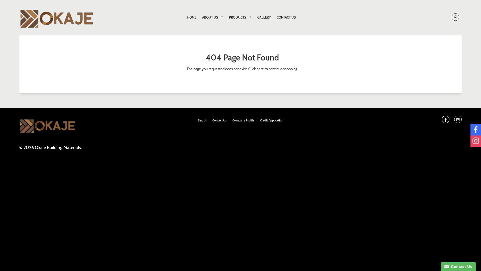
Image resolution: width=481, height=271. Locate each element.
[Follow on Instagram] (475, 141)
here (260, 69)
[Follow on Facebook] (475, 130)
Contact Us (460, 266)
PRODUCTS (238, 17)
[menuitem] (191, 17)
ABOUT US (210, 17)
